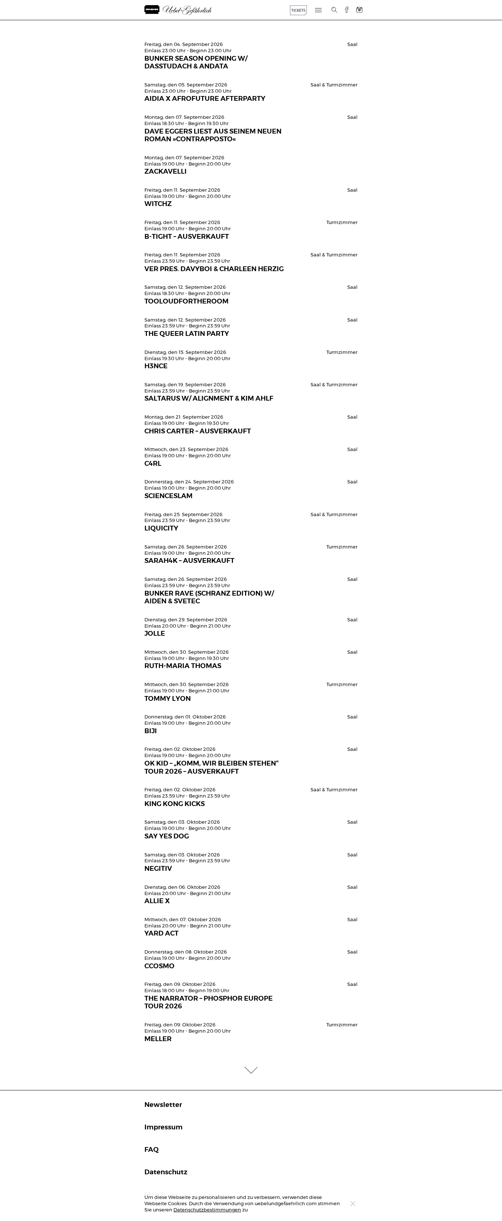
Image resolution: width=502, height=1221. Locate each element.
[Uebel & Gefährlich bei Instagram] (359, 9)
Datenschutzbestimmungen (207, 1210)
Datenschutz (165, 1172)
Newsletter (163, 1105)
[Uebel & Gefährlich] (188, 10)
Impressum (163, 1127)
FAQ (151, 1150)
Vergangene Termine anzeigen (251, 31)
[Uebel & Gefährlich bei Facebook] (344, 9)
